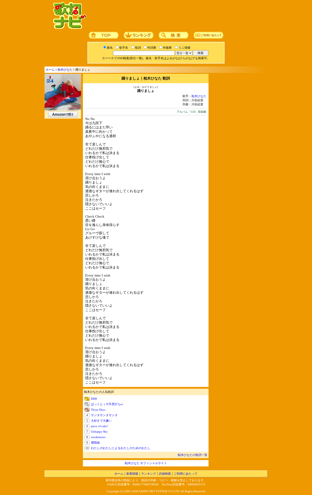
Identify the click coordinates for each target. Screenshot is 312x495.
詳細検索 (165, 473)
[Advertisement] (176, 15)
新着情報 (132, 473)
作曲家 (167, 47)
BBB (94, 398)
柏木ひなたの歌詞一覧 (192, 455)
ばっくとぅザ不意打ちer (107, 404)
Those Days (98, 409)
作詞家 (151, 47)
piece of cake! (99, 426)
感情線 (95, 442)
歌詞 (138, 47)
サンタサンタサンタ (104, 415)
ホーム (50, 69)
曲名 (110, 47)
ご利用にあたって (186, 473)
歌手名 (123, 47)
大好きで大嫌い (101, 420)
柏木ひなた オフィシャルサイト (146, 463)
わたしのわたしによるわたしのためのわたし (120, 448)
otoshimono (98, 437)
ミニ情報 (184, 47)
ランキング (148, 473)
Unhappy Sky (99, 431)
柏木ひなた (65, 69)
